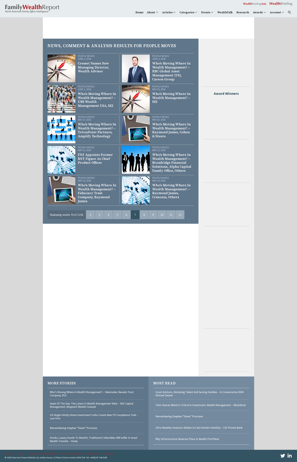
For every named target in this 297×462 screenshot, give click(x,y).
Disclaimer (108, 453)
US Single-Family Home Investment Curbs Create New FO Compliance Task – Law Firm (94, 416)
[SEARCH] (289, 12)
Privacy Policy (92, 453)
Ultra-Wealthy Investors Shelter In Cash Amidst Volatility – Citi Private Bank (199, 427)
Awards (258, 12)
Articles (167, 12)
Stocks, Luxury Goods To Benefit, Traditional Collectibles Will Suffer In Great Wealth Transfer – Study (93, 439)
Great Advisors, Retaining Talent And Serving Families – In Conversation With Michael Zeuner (199, 393)
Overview (9, 453)
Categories (187, 12)
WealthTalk (225, 12)
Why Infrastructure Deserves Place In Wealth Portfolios (187, 439)
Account (276, 12)
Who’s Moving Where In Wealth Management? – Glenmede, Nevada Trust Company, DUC (92, 393)
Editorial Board (50, 453)
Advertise (34, 453)
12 (180, 214)
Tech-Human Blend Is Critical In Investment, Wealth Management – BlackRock (200, 405)
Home (140, 12)
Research (243, 12)
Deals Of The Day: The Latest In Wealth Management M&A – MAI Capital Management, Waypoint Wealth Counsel (91, 405)
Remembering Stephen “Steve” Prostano (73, 428)
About (151, 12)
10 (162, 214)
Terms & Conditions (71, 453)
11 (171, 214)
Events (206, 12)
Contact (21, 453)
